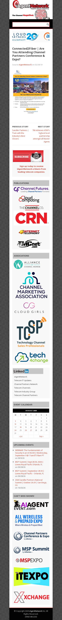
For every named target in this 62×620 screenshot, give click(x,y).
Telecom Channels (22, 387)
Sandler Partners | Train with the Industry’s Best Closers (20, 134)
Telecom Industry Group (24, 391)
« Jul (20, 436)
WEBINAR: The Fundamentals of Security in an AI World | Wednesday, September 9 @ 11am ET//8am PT (31, 453)
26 (26, 430)
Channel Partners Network (25, 384)
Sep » (41, 436)
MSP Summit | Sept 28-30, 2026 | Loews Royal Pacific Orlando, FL (29, 463)
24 (15, 430)
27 (31, 430)
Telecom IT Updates (22, 380)
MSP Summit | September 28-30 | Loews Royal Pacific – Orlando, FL (29, 472)
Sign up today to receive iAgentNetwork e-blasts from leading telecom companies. (31, 169)
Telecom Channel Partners (25, 395)
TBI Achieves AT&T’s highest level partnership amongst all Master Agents (41, 136)
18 (20, 427)
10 (15, 424)
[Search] (48, 24)
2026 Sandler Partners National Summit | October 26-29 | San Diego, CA (31, 482)
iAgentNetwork (25, 64)
